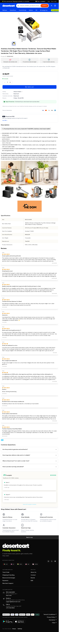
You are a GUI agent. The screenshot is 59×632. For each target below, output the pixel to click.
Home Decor (13, 10)
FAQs (54, 622)
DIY (36, 10)
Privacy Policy (52, 617)
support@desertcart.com (13, 601)
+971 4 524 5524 (10, 608)
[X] (51, 561)
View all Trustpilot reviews (29, 504)
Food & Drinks (22, 10)
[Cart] (55, 5)
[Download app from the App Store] (19, 621)
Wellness (4, 10)
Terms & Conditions (50, 614)
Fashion (31, 10)
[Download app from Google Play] (7, 621)
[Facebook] (55, 561)
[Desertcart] (8, 6)
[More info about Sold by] (22, 91)
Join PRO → (5, 120)
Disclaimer (53, 620)
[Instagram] (48, 561)
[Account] (51, 5)
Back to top (29, 537)
